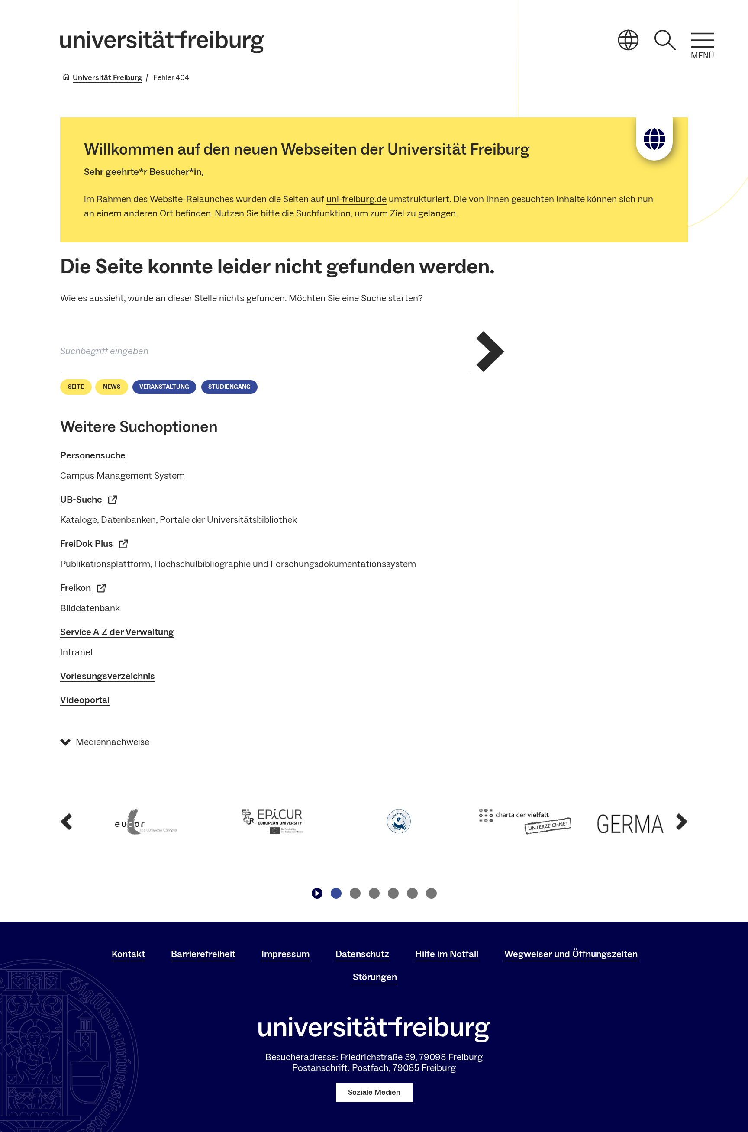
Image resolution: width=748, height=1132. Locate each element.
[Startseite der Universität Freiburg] (162, 41)
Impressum (285, 954)
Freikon (75, 588)
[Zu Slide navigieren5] (412, 893)
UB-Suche (81, 499)
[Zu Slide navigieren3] (374, 893)
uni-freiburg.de (356, 199)
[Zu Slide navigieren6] (431, 893)
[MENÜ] (702, 40)
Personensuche (93, 455)
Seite (76, 387)
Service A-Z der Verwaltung (117, 632)
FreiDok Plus (86, 544)
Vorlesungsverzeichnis (107, 676)
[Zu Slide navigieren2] (354, 893)
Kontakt (128, 954)
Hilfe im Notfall (446, 954)
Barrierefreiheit (203, 954)
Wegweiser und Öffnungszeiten (571, 954)
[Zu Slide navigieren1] (335, 893)
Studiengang (229, 387)
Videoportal (85, 700)
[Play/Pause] (316, 893)
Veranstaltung (164, 387)
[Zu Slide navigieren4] (393, 893)
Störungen (375, 977)
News (111, 387)
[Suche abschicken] (490, 351)
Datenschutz (362, 954)
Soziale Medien (374, 1092)
